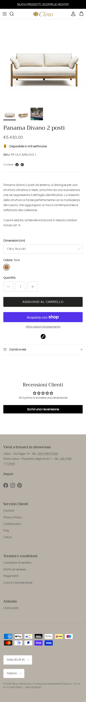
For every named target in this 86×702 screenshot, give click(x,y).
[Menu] (4, 13)
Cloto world (11, 608)
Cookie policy (12, 524)
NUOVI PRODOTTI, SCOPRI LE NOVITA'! (43, 4)
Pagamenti (11, 576)
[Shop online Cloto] (43, 14)
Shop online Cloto (22, 683)
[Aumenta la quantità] (33, 287)
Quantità (9, 277)
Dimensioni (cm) (14, 240)
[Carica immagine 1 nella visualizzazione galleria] (43, 62)
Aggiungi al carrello (43, 301)
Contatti (8, 510)
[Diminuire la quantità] (8, 287)
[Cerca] (13, 13)
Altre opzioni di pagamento (43, 326)
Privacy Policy (12, 517)
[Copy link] (43, 336)
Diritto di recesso (14, 569)
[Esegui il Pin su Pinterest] (22, 164)
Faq (6, 530)
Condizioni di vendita (17, 562)
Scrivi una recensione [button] (43, 409)
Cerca (7, 537)
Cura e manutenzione (17, 582)
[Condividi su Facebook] (17, 164)
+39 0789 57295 (47, 453)
